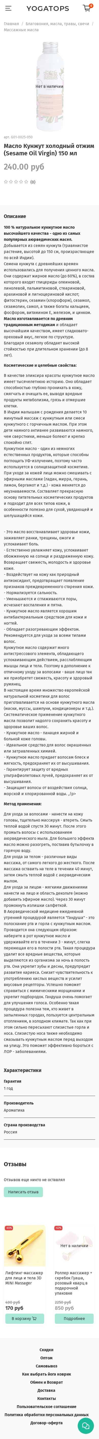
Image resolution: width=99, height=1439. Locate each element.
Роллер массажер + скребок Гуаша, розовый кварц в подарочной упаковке (73, 1283)
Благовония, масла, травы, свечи (57, 23)
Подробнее (74, 1318)
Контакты (46, 1398)
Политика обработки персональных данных (47, 1414)
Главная (11, 23)
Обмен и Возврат (46, 1382)
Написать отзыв (23, 1192)
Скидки (46, 1349)
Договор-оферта (46, 1422)
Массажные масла (21, 29)
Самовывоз (46, 1366)
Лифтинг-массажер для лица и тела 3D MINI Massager (24, 1277)
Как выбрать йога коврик (46, 1374)
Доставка (46, 1390)
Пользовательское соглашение (46, 1406)
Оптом (46, 1358)
